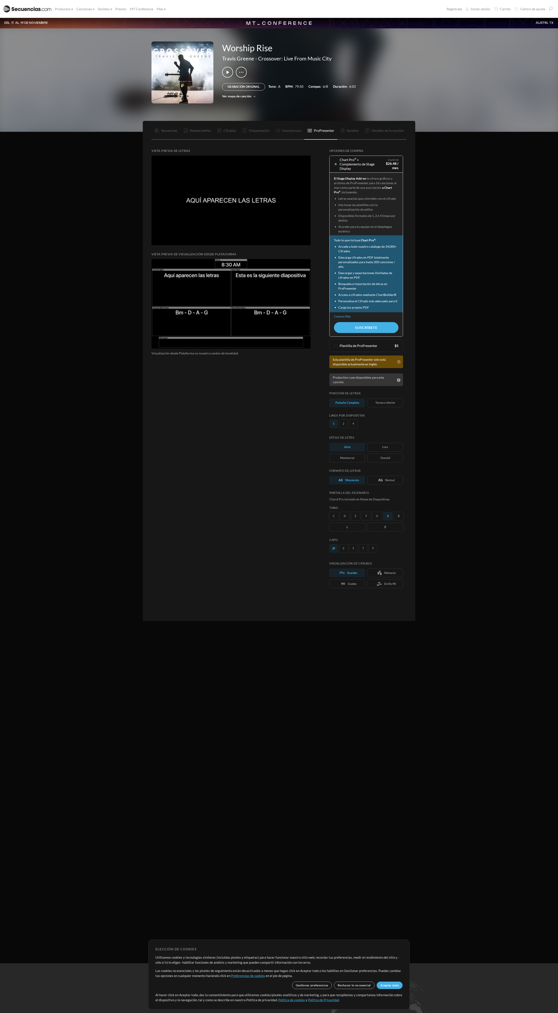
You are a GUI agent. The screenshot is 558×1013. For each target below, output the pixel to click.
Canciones (84, 9)
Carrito (505, 9)
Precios (120, 9)
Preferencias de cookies (248, 976)
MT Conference (141, 9)
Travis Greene (238, 58)
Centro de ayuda (532, 9)
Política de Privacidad (323, 1000)
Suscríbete (366, 327)
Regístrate (454, 9)
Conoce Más (342, 316)
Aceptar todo (389, 985)
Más (160, 9)
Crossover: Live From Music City (295, 58)
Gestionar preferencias (312, 985)
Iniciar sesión (480, 9)
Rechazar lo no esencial (354, 985)
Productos (63, 9)
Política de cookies (291, 1000)
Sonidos (104, 9)
